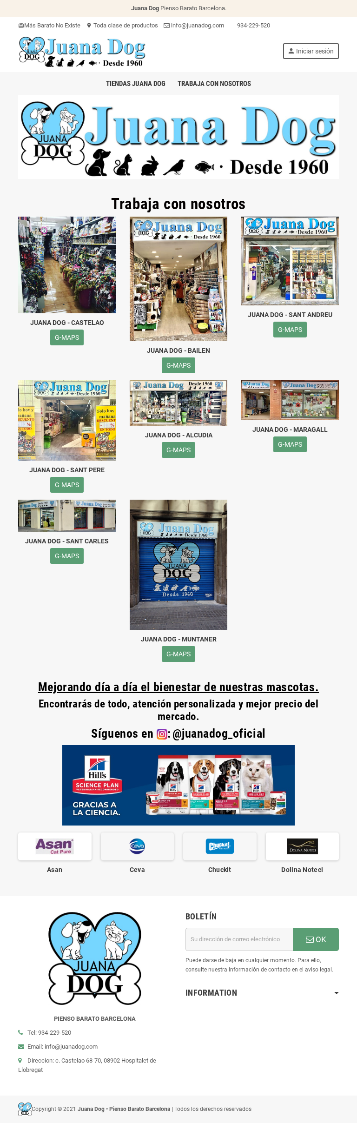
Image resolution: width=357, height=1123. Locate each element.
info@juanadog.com (197, 25)
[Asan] (55, 845)
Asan (54, 869)
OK (320, 939)
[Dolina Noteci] (302, 845)
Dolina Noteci (302, 869)
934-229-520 (253, 25)
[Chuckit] (220, 845)
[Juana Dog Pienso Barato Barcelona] (82, 50)
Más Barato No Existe (49, 25)
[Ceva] (137, 845)
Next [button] (340, 852)
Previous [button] (17, 852)
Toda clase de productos (122, 25)
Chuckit (219, 869)
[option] (54, 853)
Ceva (137, 869)
